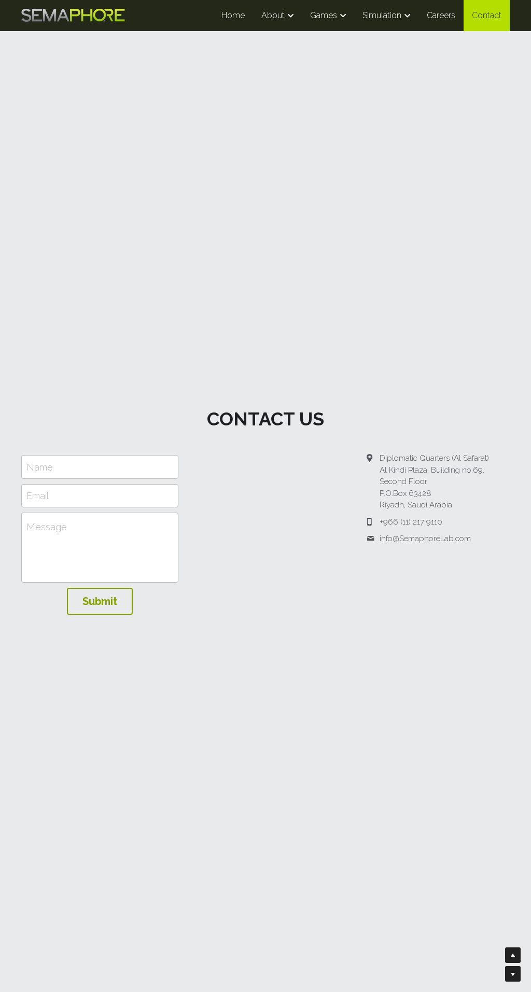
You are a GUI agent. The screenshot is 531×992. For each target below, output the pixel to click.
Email (37, 495)
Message (46, 526)
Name (39, 466)
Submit (99, 601)
